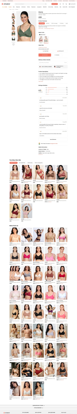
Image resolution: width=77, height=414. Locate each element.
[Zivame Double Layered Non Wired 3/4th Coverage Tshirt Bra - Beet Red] (26, 191)
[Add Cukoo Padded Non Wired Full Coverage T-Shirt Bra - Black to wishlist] (66, 229)
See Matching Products (49, 28)
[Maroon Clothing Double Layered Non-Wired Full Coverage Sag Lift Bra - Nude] (50, 235)
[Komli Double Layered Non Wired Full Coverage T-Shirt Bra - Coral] (62, 254)
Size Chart (46, 51)
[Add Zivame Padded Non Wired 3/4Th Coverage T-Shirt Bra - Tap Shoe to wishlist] (43, 305)
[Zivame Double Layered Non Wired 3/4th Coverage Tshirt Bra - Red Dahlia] (15, 211)
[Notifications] (60, 4)
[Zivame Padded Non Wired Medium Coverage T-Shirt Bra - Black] (26, 235)
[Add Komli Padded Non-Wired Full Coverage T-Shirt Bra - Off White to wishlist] (43, 267)
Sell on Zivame (65, 0)
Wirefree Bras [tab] (30, 162)
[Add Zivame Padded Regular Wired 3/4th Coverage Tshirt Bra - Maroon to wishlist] (31, 286)
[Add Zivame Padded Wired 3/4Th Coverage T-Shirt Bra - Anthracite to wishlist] (19, 305)
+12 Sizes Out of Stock (42, 47)
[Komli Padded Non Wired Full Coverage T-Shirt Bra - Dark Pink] (50, 292)
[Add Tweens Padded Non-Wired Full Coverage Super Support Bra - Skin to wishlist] (19, 229)
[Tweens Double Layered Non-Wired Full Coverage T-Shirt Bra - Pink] (50, 254)
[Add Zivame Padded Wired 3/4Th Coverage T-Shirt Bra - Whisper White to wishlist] (43, 325)
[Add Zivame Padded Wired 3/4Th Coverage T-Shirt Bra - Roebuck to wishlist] (66, 383)
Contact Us (55, 0)
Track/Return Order (49, 0)
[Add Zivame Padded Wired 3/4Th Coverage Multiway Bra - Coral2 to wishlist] (43, 344)
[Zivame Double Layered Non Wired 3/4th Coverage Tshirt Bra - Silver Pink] (62, 191)
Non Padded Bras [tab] (22, 162)
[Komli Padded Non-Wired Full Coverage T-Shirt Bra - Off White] (38, 273)
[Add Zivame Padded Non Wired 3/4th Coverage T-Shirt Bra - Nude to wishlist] (43, 383)
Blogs (43, 0)
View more (40, 81)
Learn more (40, 28)
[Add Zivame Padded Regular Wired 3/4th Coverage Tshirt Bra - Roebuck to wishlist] (19, 383)
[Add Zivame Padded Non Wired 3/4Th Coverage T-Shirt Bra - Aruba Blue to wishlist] (54, 402)
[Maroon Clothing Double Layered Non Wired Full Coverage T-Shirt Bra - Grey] (26, 273)
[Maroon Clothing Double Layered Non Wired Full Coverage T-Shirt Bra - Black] (38, 254)
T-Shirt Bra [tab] (61, 23)
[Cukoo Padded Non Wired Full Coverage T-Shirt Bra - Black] (62, 235)
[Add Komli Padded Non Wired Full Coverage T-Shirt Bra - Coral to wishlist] (66, 305)
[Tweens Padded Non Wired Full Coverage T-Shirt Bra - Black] (15, 254)
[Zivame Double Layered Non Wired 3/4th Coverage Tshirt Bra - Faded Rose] (38, 172)
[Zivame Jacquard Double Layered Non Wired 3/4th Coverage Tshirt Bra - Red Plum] (50, 191)
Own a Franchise (72, 0)
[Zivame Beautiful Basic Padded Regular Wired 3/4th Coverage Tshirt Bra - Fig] (38, 235)
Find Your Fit (61, 51)
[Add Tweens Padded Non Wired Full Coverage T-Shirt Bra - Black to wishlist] (19, 248)
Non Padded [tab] (41, 23)
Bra (13, 9)
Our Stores (60, 0)
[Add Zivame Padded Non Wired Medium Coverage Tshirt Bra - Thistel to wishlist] (54, 325)
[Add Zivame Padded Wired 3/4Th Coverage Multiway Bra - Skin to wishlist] (19, 325)
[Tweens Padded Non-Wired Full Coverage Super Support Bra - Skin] (15, 235)
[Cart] (66, 4)
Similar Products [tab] (13, 162)
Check (65, 62)
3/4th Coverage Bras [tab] (38, 162)
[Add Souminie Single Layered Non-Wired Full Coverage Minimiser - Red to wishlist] (66, 267)
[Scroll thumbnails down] (13, 44)
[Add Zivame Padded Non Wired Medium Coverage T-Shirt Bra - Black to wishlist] (31, 229)
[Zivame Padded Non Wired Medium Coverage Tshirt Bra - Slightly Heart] (26, 389)
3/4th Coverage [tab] (54, 23)
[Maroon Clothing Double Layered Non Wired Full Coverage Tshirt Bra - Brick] (50, 273)
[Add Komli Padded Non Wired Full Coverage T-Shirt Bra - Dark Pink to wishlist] (54, 286)
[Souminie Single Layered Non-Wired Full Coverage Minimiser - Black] (38, 292)
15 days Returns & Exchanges (59, 67)
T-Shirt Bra (16, 9)
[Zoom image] (26, 26)
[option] (13, 16)
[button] (45, 4)
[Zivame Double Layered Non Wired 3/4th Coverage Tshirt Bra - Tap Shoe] (38, 191)
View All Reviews (53, 139)
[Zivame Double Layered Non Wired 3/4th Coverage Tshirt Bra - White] (15, 191)
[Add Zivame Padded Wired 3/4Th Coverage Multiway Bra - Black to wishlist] (31, 363)
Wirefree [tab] (47, 23)
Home (10, 9)
